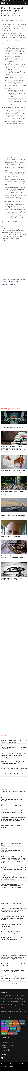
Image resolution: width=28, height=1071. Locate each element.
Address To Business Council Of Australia (11, 826)
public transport (13, 282)
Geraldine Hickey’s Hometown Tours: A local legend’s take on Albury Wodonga (13, 755)
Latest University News (6, 1049)
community (21, 1021)
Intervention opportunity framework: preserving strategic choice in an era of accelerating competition (13, 819)
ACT (6, 278)
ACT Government (12, 278)
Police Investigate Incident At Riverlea (14, 768)
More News (14, 983)
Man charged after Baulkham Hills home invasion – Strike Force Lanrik (13, 971)
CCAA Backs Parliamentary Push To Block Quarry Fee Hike (13, 762)
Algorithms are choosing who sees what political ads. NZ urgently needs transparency (13, 978)
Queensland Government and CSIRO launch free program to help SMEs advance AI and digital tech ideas (13, 957)
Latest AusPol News (5, 1050)
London (12, 281)
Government (9, 1021)
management (5, 282)
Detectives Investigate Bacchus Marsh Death (12, 925)
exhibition (22, 279)
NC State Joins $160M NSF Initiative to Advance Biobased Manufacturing (14, 811)
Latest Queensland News (7, 1044)
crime (16, 1033)
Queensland (22, 1023)
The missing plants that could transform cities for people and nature (14, 932)
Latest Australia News (6, 1040)
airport (18, 278)
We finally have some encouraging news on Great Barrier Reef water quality (12, 918)
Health (18, 1028)
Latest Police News (5, 1047)
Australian (15, 1021)
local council (16, 1023)
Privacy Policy (12, 1066)
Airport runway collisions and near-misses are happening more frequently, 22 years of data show (12, 885)
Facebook (6, 1057)
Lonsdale (17, 281)
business (18, 1031)
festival (8, 281)
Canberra (4, 279)
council (8, 1026)
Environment (13, 1028)
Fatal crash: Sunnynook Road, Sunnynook (11, 850)
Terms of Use (12, 1063)
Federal (4, 281)
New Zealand (12, 1031)
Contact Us (3, 1066)
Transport (13, 284)
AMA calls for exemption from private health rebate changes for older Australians (13, 799)
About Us (3, 1063)
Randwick (19, 282)
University (4, 1026)
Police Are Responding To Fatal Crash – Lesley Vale (13, 748)
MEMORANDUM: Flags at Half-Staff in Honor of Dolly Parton (14, 741)
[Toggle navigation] (25, 3)
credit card (9, 279)
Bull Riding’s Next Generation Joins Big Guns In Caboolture (12, 938)
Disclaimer (21, 1063)
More (2, 1007)
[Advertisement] (14, 142)
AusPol (13, 1026)
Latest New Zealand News (7, 1045)
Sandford (8, 284)
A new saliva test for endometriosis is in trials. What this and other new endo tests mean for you (13, 910)
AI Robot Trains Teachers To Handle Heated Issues (13, 792)
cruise (14, 279)
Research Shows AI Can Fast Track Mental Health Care (12, 774)
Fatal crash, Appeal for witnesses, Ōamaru (12, 844)
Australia (23, 278)
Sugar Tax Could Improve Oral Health (13, 903)
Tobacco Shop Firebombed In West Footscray (13, 964)
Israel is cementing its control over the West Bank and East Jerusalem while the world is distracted (14, 877)
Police (3, 1023)
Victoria (10, 1023)
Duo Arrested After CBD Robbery (12, 806)
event (17, 279)
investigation (4, 1033)
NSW (6, 1023)
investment (10, 1033)
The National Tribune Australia (16, 1069)
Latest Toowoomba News (7, 1042)
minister (18, 1026)
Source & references (20, 244)
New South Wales (5, 1028)
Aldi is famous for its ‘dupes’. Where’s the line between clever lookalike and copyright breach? (13, 869)
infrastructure (5, 1031)
